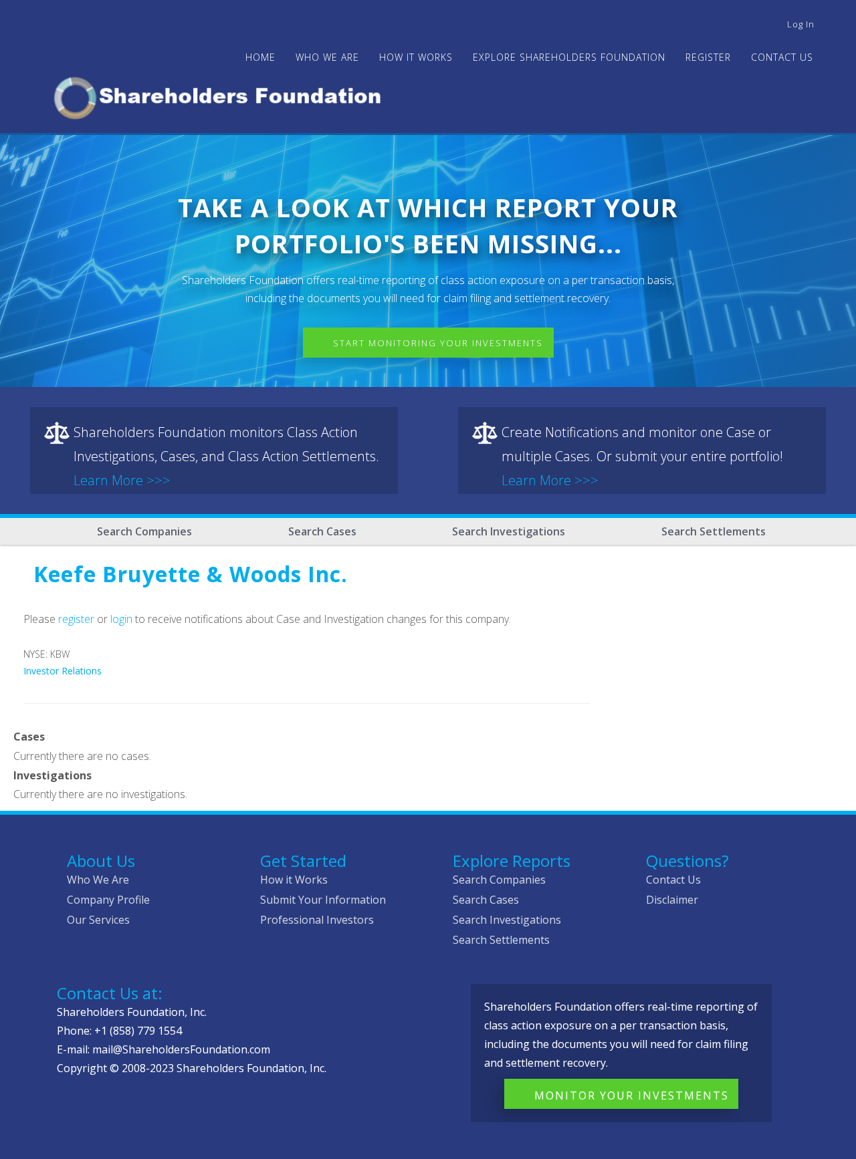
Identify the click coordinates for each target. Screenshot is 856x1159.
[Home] (223, 96)
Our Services (98, 919)
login (121, 619)
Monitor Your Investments (631, 1095)
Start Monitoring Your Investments (438, 343)
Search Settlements (713, 531)
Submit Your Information (323, 899)
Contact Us (782, 57)
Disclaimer (672, 899)
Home (260, 57)
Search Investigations (508, 531)
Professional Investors (317, 919)
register (76, 619)
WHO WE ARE (327, 57)
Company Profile (108, 899)
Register (708, 57)
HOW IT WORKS (416, 57)
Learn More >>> (122, 480)
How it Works (294, 879)
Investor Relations (62, 670)
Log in (801, 24)
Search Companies (144, 531)
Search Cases (322, 531)
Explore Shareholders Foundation (569, 57)
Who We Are (98, 879)
